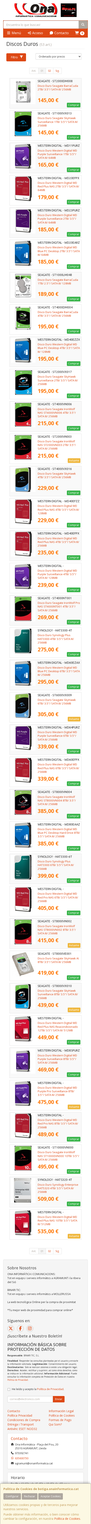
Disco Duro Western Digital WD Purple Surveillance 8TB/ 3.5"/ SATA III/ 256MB (57, 1059)
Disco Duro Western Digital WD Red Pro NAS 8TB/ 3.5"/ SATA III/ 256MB (58, 1123)
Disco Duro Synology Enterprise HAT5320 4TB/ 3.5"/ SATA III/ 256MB (58, 1188)
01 (42, 71)
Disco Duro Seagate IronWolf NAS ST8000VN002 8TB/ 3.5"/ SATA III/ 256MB (57, 929)
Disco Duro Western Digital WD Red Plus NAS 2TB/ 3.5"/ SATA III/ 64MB (58, 186)
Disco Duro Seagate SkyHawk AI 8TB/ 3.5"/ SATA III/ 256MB (58, 960)
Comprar (73, 105)
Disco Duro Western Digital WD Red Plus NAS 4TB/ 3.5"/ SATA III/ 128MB (58, 509)
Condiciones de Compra (23, 1420)
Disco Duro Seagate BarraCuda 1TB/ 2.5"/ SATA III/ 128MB (58, 281)
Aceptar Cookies (51, 1496)
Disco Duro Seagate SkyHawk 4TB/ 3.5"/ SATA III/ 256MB (57, 475)
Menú (16, 33)
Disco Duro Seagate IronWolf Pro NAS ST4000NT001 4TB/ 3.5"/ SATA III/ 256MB (59, 606)
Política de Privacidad (17, 1379)
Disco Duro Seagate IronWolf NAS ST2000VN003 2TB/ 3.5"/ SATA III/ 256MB (57, 445)
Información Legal (61, 1411)
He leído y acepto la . (38, 1389)
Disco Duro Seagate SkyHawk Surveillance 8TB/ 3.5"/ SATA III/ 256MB (58, 994)
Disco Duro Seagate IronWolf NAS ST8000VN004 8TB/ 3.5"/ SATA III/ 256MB (57, 800)
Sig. (57, 71)
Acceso (37, 33)
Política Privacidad (19, 1415)
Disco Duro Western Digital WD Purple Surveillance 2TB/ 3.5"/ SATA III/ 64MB (57, 218)
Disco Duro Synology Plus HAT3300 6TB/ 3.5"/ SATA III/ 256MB (56, 865)
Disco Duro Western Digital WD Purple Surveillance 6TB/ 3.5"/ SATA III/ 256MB (57, 735)
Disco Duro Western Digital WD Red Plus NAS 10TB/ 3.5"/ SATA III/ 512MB (57, 1220)
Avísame (74, 460)
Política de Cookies (67, 1519)
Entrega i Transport (20, 1424)
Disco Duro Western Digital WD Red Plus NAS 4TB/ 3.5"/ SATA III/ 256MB (58, 542)
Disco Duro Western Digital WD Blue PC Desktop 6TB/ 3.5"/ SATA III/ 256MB (59, 671)
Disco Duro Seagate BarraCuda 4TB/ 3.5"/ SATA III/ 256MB (58, 314)
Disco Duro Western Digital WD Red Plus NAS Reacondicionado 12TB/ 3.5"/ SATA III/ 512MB (58, 1026)
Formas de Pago (60, 1420)
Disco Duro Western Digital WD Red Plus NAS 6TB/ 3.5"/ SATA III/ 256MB (58, 768)
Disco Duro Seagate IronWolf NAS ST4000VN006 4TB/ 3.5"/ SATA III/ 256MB (57, 412)
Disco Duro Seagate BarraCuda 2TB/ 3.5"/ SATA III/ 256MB (58, 87)
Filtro (14, 57)
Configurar (12, 1496)
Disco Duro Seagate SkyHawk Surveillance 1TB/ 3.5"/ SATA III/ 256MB (58, 121)
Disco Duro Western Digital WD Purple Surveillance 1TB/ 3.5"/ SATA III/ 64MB (57, 154)
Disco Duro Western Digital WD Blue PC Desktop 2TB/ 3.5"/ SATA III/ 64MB (59, 251)
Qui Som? (55, 1424)
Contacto (61, 33)
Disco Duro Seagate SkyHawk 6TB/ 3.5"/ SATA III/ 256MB (57, 701)
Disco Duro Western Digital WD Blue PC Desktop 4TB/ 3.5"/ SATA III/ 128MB (59, 348)
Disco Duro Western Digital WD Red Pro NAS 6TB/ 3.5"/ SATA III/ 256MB (58, 897)
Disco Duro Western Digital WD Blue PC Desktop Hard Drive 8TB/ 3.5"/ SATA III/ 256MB (59, 832)
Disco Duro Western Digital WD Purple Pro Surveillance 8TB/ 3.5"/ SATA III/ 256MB (57, 1091)
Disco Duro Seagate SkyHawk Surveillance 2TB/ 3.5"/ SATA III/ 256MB (58, 380)
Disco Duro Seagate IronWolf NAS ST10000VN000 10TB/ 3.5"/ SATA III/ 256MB (58, 1155)
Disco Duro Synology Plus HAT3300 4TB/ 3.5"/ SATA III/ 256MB (56, 638)
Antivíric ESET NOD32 (22, 1429)
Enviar (58, 1399)
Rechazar (29, 1496)
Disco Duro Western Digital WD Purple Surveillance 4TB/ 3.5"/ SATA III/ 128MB (57, 574)
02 (49, 71)
